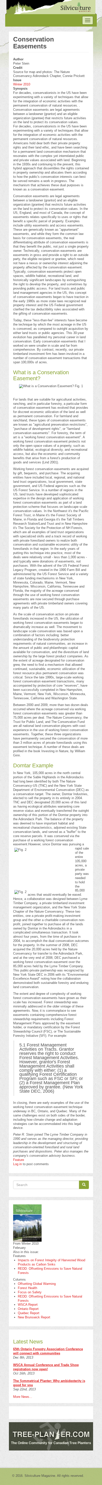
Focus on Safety (30, 1292)
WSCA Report (28, 1304)
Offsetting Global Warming (37, 1284)
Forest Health (27, 1288)
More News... (22, 1397)
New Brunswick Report (34, 1317)
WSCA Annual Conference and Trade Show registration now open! (46, 1367)
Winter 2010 (21, 84)
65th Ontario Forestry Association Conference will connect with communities (48, 1351)
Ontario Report (28, 1309)
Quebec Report (28, 1313)
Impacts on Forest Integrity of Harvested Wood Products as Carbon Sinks (51, 1262)
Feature (18, 1160)
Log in (17, 1164)
